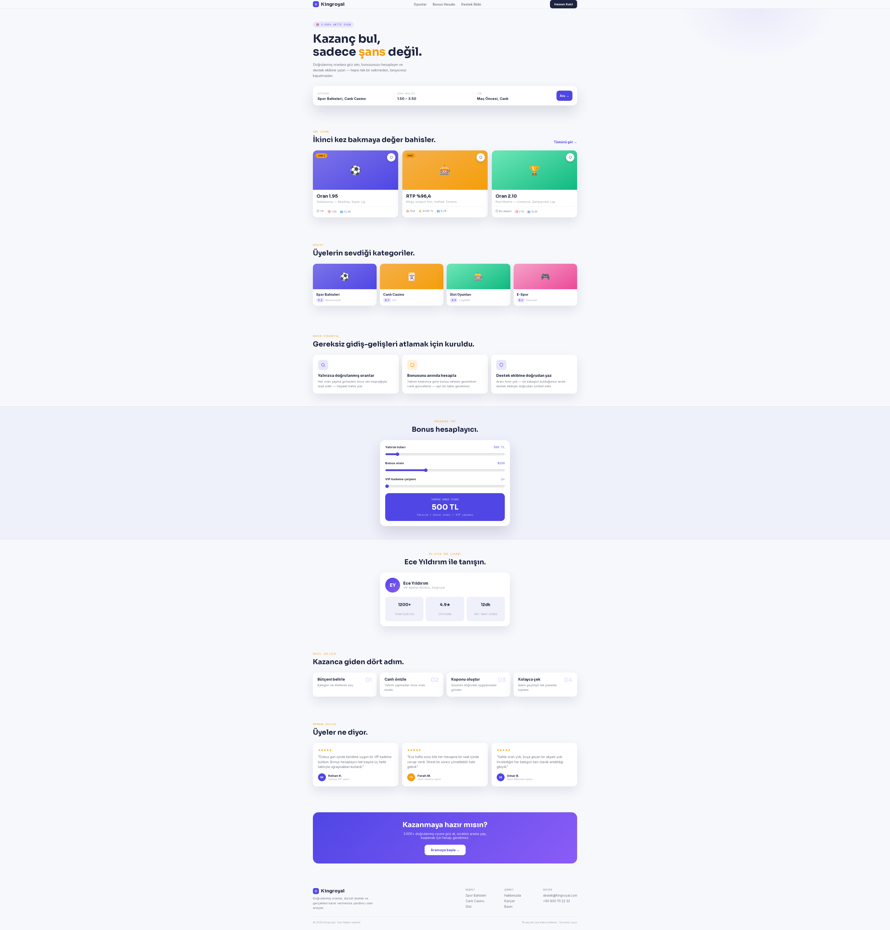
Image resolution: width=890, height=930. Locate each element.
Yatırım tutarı (395, 447)
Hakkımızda (512, 895)
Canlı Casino (475, 901)
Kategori (324, 93)
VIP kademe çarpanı (400, 479)
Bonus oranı (394, 463)
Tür (479, 93)
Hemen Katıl (563, 4)
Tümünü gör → (565, 142)
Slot (468, 906)
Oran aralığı (406, 93)
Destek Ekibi (471, 4)
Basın (508, 906)
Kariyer (509, 901)
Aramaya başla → (445, 850)
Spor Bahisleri (476, 895)
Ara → (564, 96)
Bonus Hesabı (444, 4)
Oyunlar (420, 4)
